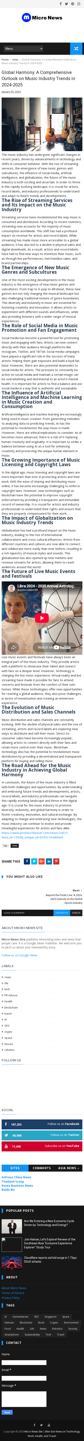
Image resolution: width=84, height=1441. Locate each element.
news (15, 59)
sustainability (32, 1334)
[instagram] (78, 4)
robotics (9, 1050)
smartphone (11, 1334)
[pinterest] (72, 4)
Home (5, 59)
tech (7, 989)
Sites (15, 1168)
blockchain (11, 1007)
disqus (76, 913)
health (8, 1001)
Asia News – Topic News (68, 1169)
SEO (7, 1025)
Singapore (50, 1316)
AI (5, 1019)
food (7, 1328)
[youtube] (49, 1425)
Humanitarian (20, 1316)
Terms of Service (13, 1293)
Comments (42, 1168)
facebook (61, 913)
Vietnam (9, 1322)
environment (71, 1322)
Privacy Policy (11, 1298)
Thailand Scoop (13, 1181)
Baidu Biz (8, 1190)
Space (8, 1038)
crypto (8, 1032)
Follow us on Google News (19, 955)
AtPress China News (16, 1177)
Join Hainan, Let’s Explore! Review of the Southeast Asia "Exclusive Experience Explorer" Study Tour (49, 1243)
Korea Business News (17, 1185)
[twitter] (66, 4)
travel (8, 1013)
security (72, 1328)
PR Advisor (11, 995)
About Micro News (14, 1288)
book (41, 1322)
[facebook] (61, 4)
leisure (8, 1044)
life (6, 983)
